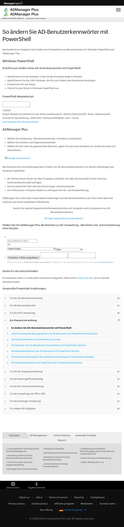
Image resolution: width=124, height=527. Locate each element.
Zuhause (29, 18)
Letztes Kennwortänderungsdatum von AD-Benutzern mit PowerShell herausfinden (54, 333)
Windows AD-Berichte (54, 449)
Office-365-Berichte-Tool (92, 462)
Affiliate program (64, 504)
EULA (39, 497)
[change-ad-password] (17, 158)
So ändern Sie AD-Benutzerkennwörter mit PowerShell (41, 328)
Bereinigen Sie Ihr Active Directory (22, 469)
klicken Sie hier (85, 278)
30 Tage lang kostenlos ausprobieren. (64, 218)
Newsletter (87, 504)
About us (24, 497)
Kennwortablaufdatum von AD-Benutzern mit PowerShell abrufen (45, 351)
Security (79, 497)
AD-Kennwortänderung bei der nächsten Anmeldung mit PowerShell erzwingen (52, 357)
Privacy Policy (106, 262)
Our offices (46, 510)
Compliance (98, 497)
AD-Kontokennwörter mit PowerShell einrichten (36, 339)
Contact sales (107, 504)
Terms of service (58, 497)
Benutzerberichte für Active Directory (60, 453)
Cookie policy (40, 504)
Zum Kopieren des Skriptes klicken (20, 122)
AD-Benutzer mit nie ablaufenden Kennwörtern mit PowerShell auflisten (48, 345)
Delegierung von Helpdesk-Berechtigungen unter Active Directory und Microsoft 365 (97, 451)
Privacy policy (17, 504)
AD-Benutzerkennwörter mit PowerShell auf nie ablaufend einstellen (46, 362)
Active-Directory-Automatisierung (96, 458)
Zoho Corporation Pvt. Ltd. (55, 518)
